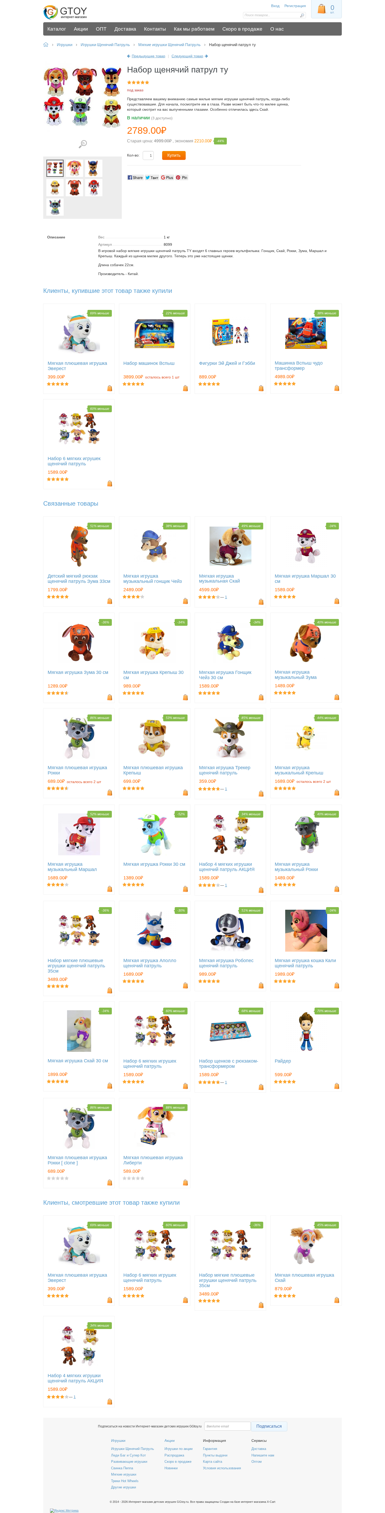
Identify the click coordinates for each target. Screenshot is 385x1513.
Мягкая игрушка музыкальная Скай (219, 579)
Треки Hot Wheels (125, 1481)
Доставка (258, 1449)
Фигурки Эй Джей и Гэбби (227, 363)
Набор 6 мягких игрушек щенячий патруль (74, 461)
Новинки (171, 1468)
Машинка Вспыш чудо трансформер (299, 366)
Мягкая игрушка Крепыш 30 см (153, 675)
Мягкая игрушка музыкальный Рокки (296, 867)
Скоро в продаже (177, 1462)
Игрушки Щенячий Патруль (132, 1449)
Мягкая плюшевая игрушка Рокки (77, 770)
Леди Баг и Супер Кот (128, 1455)
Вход (275, 6)
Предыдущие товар (148, 56)
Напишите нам (262, 1455)
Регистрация (295, 6)
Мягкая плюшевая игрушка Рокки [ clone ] (77, 1160)
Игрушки (118, 1440)
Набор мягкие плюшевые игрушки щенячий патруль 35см (76, 966)
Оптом (256, 1462)
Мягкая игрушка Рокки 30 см (154, 864)
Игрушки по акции (178, 1449)
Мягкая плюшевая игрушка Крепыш (153, 770)
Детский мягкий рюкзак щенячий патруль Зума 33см (79, 579)
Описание (56, 237)
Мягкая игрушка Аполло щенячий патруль (149, 963)
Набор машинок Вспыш (148, 363)
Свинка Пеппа (122, 1468)
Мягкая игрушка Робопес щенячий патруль (226, 963)
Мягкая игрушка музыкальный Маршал (72, 867)
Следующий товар (187, 56)
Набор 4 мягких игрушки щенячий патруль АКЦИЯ (227, 867)
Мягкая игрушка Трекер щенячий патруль (224, 770)
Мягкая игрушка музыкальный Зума (296, 675)
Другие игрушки (123, 1487)
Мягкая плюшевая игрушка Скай (304, 1278)
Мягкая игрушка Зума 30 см (78, 672)
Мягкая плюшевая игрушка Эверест (77, 366)
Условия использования (222, 1468)
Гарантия (210, 1449)
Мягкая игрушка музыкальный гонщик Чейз (152, 579)
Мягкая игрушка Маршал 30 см (305, 579)
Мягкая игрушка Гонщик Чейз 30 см (225, 675)
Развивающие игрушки (129, 1462)
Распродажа (174, 1455)
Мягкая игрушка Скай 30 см (78, 1060)
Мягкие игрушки (123, 1474)
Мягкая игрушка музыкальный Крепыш (299, 770)
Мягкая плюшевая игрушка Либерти (153, 1160)
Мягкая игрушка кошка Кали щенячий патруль (305, 963)
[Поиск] (302, 15)
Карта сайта (212, 1462)
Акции (169, 1440)
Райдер (283, 1061)
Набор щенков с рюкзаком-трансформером (228, 1064)
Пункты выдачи (215, 1455)
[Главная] (80, 12)
